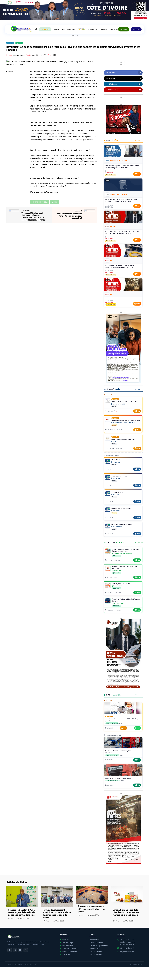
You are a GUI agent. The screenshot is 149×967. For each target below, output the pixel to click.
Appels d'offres (67, 946)
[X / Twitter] (26, 950)
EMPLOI (56, 29)
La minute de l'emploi (70, 949)
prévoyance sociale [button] (40, 202)
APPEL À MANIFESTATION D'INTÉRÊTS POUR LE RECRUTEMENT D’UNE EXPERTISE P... (122, 233)
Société (19, 43)
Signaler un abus (136, 964)
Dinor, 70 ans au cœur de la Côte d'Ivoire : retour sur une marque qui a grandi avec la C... (126, 913)
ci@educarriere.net (127, 948)
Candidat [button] (136, 29)
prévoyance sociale (38, 83)
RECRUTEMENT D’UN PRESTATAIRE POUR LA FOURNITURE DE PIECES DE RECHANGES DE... (121, 201)
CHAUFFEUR (115, 460)
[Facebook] (9, 950)
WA (139, 728)
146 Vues (11, 918)
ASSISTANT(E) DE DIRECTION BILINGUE (125, 402)
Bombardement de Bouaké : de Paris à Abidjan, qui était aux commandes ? (69, 216)
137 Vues (80, 915)
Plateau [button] (54, 202)
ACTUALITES (45, 29)
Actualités (65, 940)
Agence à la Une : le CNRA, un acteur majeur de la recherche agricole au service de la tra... (21, 912)
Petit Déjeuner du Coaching (121, 584)
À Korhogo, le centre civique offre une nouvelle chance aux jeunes (91, 909)
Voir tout (137, 140)
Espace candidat (96, 952)
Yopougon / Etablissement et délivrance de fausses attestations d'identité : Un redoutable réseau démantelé (34, 216)
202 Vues (116, 921)
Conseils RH (94, 949)
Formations (66, 955)
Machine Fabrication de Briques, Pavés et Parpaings (119, 752)
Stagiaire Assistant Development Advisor (125, 420)
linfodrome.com (19, 55)
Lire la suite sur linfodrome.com (44, 192)
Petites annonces (96, 943)
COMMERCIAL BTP (118, 492)
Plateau (56, 86)
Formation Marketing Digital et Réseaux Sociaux (126, 600)
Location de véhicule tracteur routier (118, 778)
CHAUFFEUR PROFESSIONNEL (122, 524)
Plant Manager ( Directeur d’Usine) (123, 439)
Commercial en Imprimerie (121, 508)
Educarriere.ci (17, 964)
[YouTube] (20, 950)
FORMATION (92, 29)
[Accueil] (36, 29)
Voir (138, 174)
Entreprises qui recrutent (99, 946)
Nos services (94, 940)
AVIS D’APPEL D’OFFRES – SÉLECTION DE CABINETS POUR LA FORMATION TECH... (119, 266)
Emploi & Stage (67, 943)
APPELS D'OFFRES (68, 29)
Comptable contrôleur (119, 476)
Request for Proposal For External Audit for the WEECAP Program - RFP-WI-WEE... (122, 167)
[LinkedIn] (15, 950)
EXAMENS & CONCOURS (109, 29)
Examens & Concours (69, 952)
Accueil (10, 43)
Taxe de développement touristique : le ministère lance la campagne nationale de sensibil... (57, 913)
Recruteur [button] (123, 29)
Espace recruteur (96, 955)
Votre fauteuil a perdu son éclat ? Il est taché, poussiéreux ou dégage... (121, 720)
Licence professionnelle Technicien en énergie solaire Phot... (126, 550)
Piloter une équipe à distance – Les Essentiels (124, 567)
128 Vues (46, 921)
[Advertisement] (15, 108)
